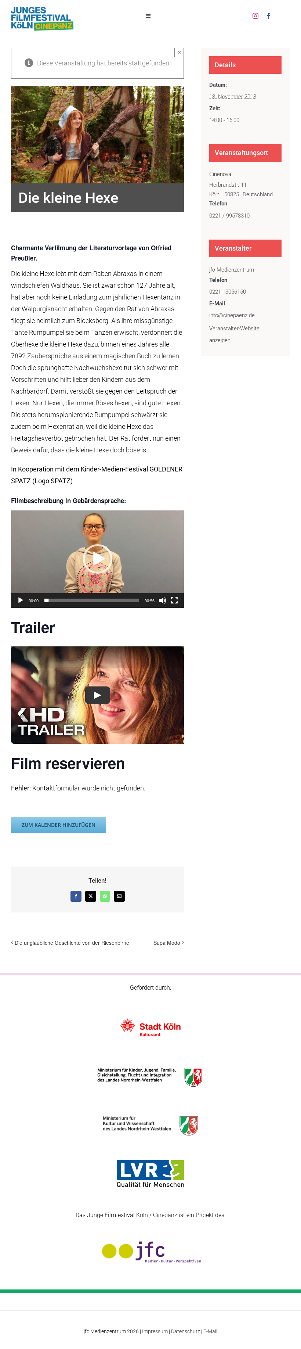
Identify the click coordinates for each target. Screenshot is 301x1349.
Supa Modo (166, 942)
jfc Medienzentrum (231, 269)
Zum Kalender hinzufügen (58, 825)
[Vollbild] (174, 600)
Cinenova (220, 174)
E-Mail (210, 1331)
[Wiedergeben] (20, 600)
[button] (97, 559)
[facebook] (269, 16)
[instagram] (255, 16)
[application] (97, 559)
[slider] (91, 600)
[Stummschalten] (162, 600)
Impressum (155, 1331)
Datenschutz (185, 1331)
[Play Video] (97, 695)
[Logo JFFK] (42, 8)
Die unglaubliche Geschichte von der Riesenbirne (72, 942)
